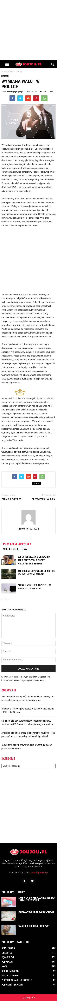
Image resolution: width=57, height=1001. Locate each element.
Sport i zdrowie (10, 971)
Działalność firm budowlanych (36, 912)
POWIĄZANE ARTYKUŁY (17, 544)
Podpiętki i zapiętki (12, 984)
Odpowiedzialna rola (44, 499)
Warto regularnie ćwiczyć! (33, 926)
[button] (53, 64)
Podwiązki (7, 961)
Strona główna (7, 71)
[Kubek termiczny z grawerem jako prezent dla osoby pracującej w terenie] (8, 560)
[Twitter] (32, 881)
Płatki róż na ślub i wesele (16, 980)
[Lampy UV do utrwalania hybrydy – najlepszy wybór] (8, 902)
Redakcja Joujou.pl (15, 91)
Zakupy (5, 76)
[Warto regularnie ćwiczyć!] (8, 930)
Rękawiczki (7, 957)
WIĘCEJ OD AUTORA (15, 549)
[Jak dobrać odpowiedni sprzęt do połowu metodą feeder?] (8, 574)
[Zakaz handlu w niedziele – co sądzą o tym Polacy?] (8, 588)
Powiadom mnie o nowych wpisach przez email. (24, 680)
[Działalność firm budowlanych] (8, 916)
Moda (4, 966)
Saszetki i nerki (10, 975)
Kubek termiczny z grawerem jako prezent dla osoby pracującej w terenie (34, 560)
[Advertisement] (28, 30)
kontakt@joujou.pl (39, 872)
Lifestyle (6, 952)
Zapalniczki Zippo (11, 499)
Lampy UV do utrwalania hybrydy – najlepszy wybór (36, 899)
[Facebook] (24, 881)
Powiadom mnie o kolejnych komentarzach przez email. (28, 677)
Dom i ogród (8, 948)
